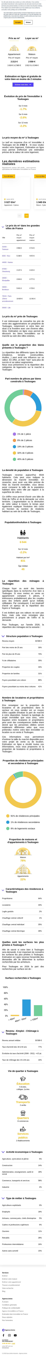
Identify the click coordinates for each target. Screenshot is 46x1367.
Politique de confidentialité (11, 1308)
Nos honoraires (7, 1320)
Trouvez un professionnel (11, 1285)
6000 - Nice (6, 256)
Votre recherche (7, 1288)
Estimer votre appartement (11, 1282)
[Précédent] (19, 216)
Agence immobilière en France (12, 1311)
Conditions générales (9, 1305)
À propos (5, 1302)
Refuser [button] (28, 22)
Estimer (5, 1276)
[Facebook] (3, 1335)
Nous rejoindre (7, 1317)
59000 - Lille (6, 308)
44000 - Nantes (7, 262)
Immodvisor (5, 1347)
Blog (3, 1291)
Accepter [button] (18, 22)
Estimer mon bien (21, 84)
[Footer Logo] (8, 1330)
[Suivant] (26, 216)
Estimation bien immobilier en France (15, 1314)
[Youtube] (15, 1335)
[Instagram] (9, 1335)
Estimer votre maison (9, 1279)
